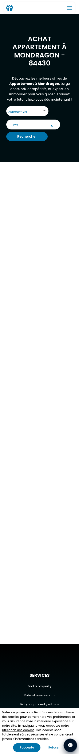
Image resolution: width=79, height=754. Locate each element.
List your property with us (39, 704)
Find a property (39, 686)
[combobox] (27, 111)
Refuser (54, 747)
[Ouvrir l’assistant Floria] (70, 745)
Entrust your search (39, 695)
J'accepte (26, 747)
